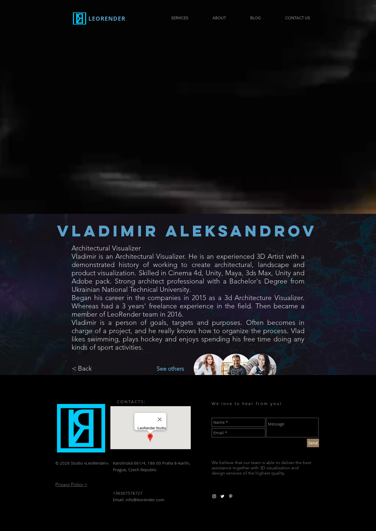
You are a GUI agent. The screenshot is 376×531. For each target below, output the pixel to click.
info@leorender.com (145, 499)
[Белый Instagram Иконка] (214, 496)
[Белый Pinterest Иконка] (230, 496)
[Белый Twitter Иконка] (222, 496)
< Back (82, 368)
